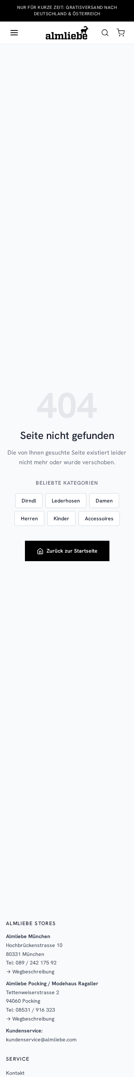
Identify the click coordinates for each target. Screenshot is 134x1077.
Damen (104, 500)
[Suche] (105, 32)
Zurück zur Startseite (72, 550)
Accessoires (99, 518)
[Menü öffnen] (14, 33)
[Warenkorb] (120, 32)
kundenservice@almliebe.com (41, 1039)
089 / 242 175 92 (36, 962)
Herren (29, 518)
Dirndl (29, 500)
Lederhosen (66, 500)
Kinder (61, 518)
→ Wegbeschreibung (30, 971)
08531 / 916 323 (35, 1009)
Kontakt (15, 1073)
